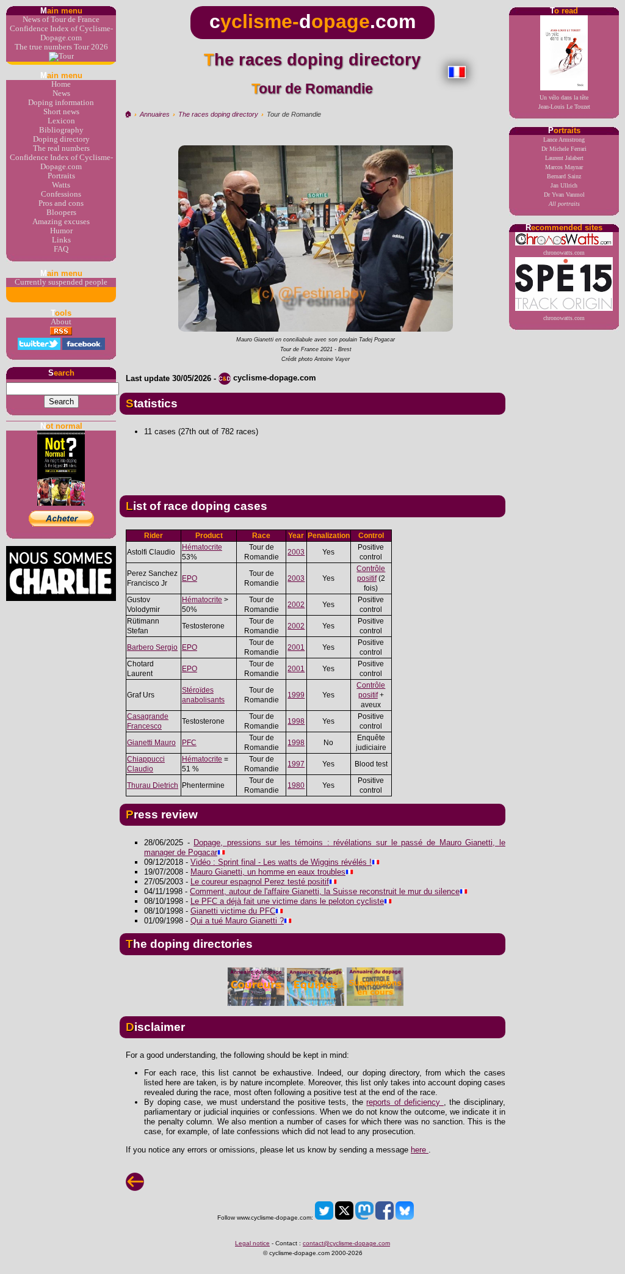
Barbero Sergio (152, 647)
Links (61, 240)
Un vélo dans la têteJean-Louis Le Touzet (564, 102)
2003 (296, 552)
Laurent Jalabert (564, 158)
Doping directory (61, 139)
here (419, 1149)
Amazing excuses (61, 221)
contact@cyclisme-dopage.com (346, 1243)
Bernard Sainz (564, 176)
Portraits (61, 176)
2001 (296, 647)
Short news (61, 111)
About (61, 322)
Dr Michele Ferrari (564, 148)
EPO (189, 578)
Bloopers (61, 212)
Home (61, 84)
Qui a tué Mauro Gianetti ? (237, 920)
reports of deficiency (405, 1102)
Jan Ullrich (564, 185)
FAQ (61, 249)
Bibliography (61, 130)
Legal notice (252, 1243)
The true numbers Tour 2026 (61, 47)
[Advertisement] (312, 461)
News (61, 93)
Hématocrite (202, 547)
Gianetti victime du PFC (232, 910)
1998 (296, 721)
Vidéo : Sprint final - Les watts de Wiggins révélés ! (281, 862)
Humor (61, 231)
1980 (296, 785)
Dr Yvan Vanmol (564, 194)
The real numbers (61, 148)
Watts (61, 185)
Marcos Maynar (564, 167)
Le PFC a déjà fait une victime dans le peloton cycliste (287, 901)
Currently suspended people (61, 282)
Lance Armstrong (564, 139)
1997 (296, 764)
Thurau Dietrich (152, 785)
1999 (296, 695)
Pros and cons (61, 203)
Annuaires (155, 114)
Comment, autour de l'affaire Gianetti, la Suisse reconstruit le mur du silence (325, 891)
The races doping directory (218, 114)
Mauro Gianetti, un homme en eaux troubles (267, 871)
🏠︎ (128, 114)
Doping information (61, 102)
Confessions (61, 194)
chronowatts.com (564, 252)
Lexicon (61, 121)
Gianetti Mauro (151, 742)
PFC (189, 742)
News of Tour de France (61, 19)
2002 (296, 604)
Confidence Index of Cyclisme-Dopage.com (61, 33)
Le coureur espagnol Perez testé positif (259, 881)
